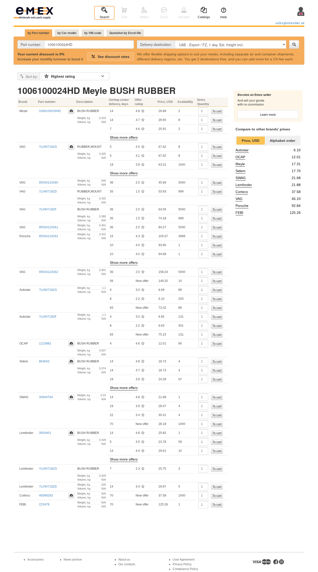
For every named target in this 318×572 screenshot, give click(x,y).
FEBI (239, 213)
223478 (44, 504)
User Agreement (184, 559)
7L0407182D (48, 191)
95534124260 (48, 182)
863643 (44, 361)
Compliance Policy (185, 569)
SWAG (241, 178)
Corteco (242, 192)
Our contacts (126, 564)
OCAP (240, 157)
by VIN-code (92, 33)
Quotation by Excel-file (125, 33)
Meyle (240, 164)
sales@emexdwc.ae (289, 23)
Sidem (240, 171)
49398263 (46, 495)
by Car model (66, 33)
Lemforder (244, 185)
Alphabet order (282, 141)
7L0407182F (47, 209)
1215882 (45, 343)
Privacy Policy (182, 564)
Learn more (268, 114)
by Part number (38, 33)
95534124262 (48, 236)
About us (124, 559)
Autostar (242, 150)
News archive (73, 559)
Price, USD (250, 141)
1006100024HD (50, 111)
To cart (216, 111)
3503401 (45, 433)
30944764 (46, 397)
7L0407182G (48, 147)
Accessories (35, 559)
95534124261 (48, 227)
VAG (239, 199)
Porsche (242, 206)
